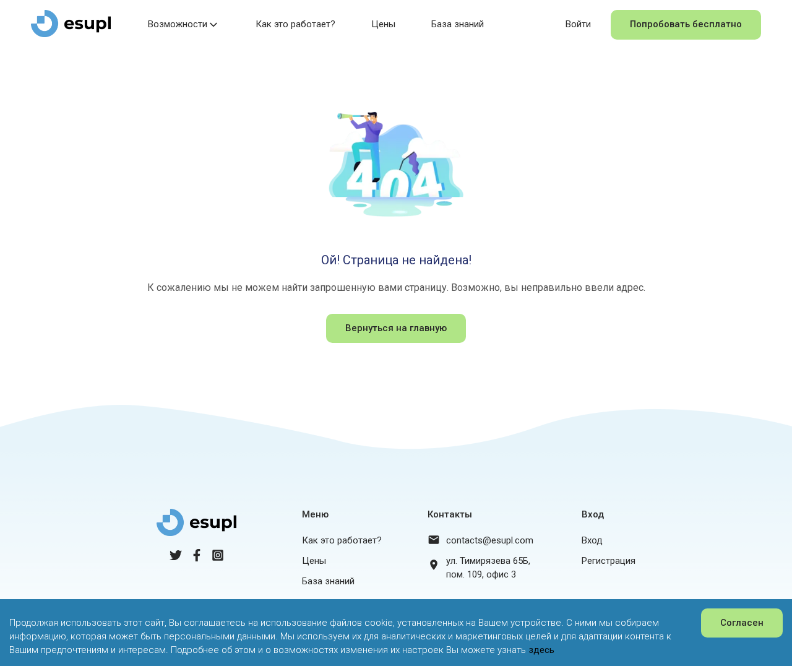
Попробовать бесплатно (686, 24)
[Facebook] (197, 558)
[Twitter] (176, 558)
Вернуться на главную (396, 328)
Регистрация (608, 560)
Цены (383, 24)
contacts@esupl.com (489, 540)
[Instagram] (218, 558)
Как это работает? (295, 24)
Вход (592, 540)
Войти (578, 24)
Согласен (742, 622)
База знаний (457, 24)
